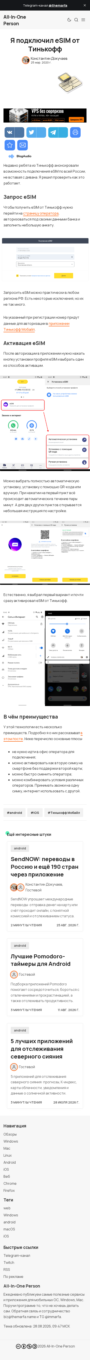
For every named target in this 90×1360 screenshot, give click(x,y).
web (6, 1208)
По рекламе (13, 1276)
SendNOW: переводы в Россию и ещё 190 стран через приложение (44, 866)
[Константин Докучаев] (14, 887)
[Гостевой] (20, 887)
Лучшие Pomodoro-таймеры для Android (41, 960)
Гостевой (34, 890)
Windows (10, 1141)
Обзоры (10, 1134)
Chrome (10, 1183)
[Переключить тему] (69, 19)
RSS (6, 1269)
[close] (84, 5)
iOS (6, 1169)
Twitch (8, 1262)
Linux (7, 1155)
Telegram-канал (16, 1255)
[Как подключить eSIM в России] (10, 145)
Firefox (9, 1190)
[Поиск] (76, 19)
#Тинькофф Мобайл (64, 813)
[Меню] (83, 19)
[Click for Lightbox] (45, 259)
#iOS (35, 813)
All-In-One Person (61, 1346)
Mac (6, 1148)
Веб (6, 1176)
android (20, 848)
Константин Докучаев (44, 884)
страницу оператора (41, 213)
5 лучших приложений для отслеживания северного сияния (42, 1048)
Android (9, 1162)
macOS (9, 1229)
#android (14, 813)
